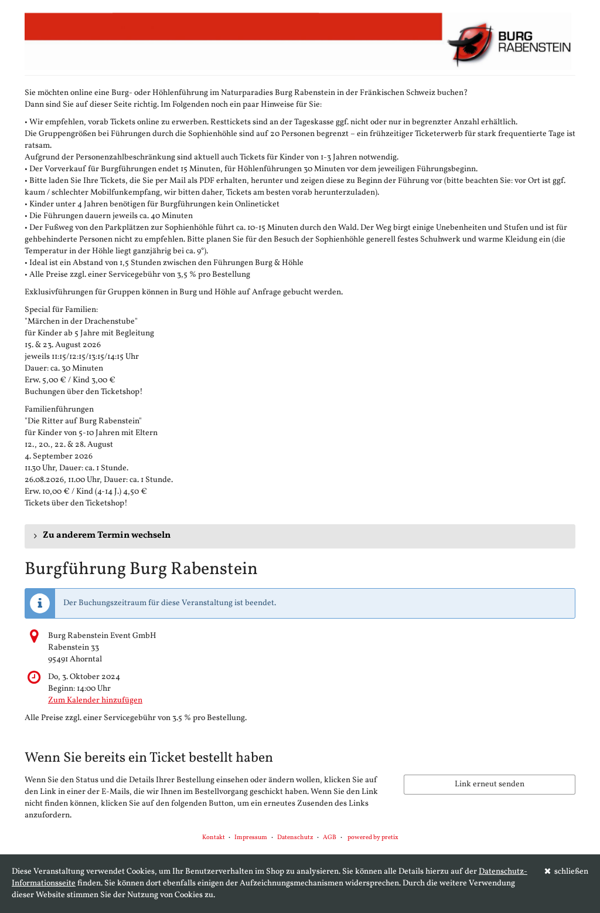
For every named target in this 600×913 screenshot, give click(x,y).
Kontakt (213, 837)
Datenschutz (295, 837)
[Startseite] (300, 41)
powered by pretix (372, 837)
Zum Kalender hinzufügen (95, 700)
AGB (329, 837)
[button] (300, 536)
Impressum (250, 837)
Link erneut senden (489, 784)
